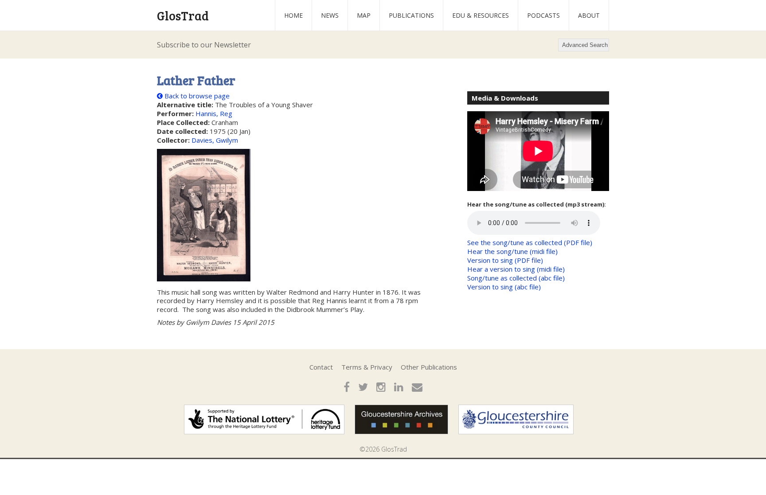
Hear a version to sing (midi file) (516, 269)
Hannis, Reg (213, 113)
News (330, 15)
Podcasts (543, 15)
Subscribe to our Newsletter (204, 45)
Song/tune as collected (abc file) (516, 277)
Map (364, 15)
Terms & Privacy (366, 366)
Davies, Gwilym (215, 140)
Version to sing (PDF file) (505, 260)
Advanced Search (585, 45)
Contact (321, 366)
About (589, 15)
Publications (411, 15)
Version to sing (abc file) (504, 286)
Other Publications (429, 366)
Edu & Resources (480, 15)
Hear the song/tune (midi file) (512, 251)
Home (293, 15)
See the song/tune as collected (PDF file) (529, 242)
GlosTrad (183, 15)
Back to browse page (196, 95)
